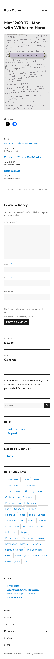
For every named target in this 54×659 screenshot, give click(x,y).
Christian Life (12, 497)
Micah (39, 526)
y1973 (8, 561)
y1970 (27, 555)
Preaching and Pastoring (19, 538)
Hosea (21, 514)
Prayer (24, 532)
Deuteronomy (13, 503)
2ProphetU (13, 585)
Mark (17, 526)
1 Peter (36, 479)
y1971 (36, 555)
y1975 (27, 561)
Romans (36, 544)
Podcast (11, 456)
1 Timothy (30, 485)
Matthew (43, 189)
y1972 (45, 555)
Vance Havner (14, 597)
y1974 (17, 561)
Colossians (28, 497)
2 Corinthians (12, 491)
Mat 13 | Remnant (12, 171)
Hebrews (10, 514)
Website (9, 291)
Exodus (43, 503)
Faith (8, 509)
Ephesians (30, 503)
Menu (45, 10)
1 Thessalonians (13, 485)
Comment (10, 222)
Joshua (31, 520)
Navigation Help (16, 429)
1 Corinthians (12, 479)
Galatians (19, 509)
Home (7, 610)
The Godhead (34, 549)
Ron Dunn (12, 10)
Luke (8, 526)
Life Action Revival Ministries (23, 589)
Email (8, 278)
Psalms (40, 538)
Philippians (11, 532)
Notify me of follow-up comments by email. (23, 309)
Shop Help (12, 433)
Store (7, 644)
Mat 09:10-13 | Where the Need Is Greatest (23, 157)
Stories (8, 638)
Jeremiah (10, 520)
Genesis (31, 509)
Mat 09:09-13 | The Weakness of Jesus (21, 143)
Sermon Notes (29, 189)
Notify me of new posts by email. (18, 317)
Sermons (9, 624)
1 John (26, 479)
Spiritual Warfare (14, 549)
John (21, 520)
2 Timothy (28, 491)
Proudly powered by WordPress (29, 653)
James (41, 514)
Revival (24, 544)
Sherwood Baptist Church (21, 593)
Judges (43, 520)
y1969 (18, 555)
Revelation (11, 544)
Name (8, 264)
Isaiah (32, 514)
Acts (39, 491)
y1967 (8, 555)
